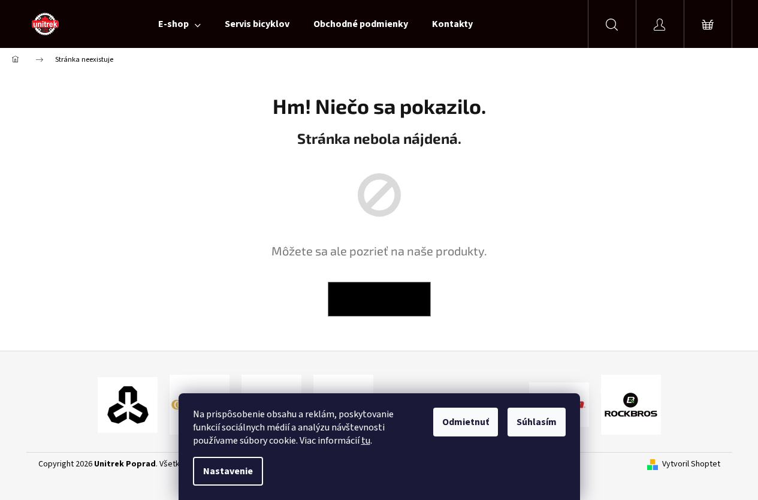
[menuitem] (179, 24)
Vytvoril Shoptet (691, 464)
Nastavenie (228, 471)
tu (365, 440)
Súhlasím (537, 422)
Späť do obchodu (379, 299)
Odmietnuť (465, 422)
